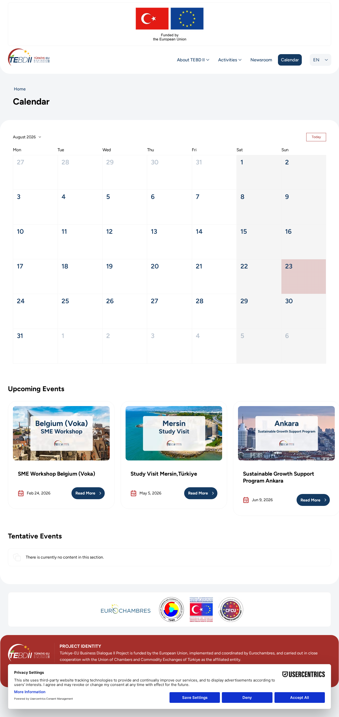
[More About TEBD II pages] (207, 59)
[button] (35, 172)
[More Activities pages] (239, 59)
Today (316, 137)
